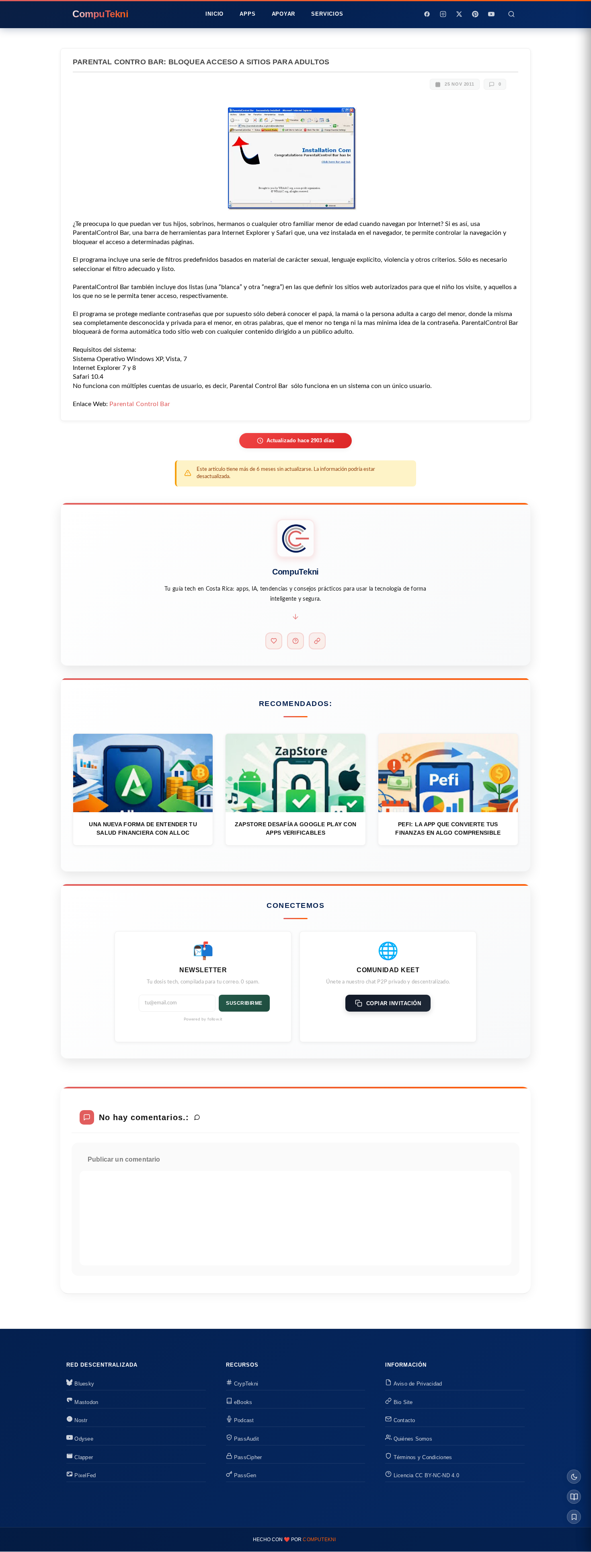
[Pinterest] (475, 14)
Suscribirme (244, 1003)
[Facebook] (427, 14)
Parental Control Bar (139, 404)
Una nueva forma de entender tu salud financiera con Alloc (143, 828)
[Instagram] (443, 14)
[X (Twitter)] (459, 14)
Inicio (214, 14)
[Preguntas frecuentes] (295, 640)
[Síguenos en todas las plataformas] (317, 640)
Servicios (327, 14)
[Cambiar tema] (574, 1477)
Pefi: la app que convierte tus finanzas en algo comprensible (448, 828)
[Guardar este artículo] (574, 1517)
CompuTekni (319, 1539)
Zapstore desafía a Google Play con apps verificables (296, 828)
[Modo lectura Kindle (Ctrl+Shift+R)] (574, 1497)
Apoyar (284, 14)
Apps (247, 14)
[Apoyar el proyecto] (273, 640)
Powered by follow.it (203, 1019)
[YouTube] (491, 14)
